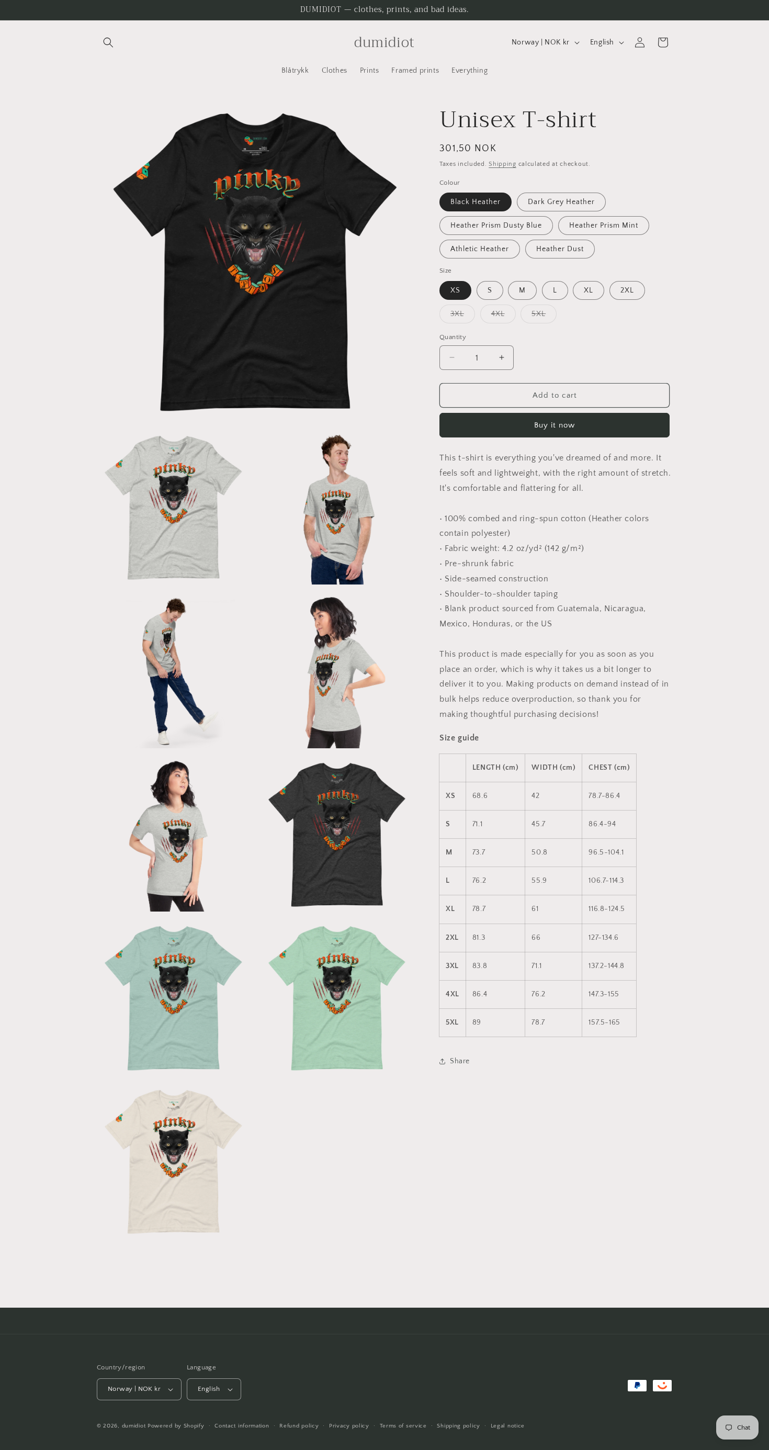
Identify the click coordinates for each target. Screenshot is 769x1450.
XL (588, 290)
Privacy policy (349, 1426)
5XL (544, 316)
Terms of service (403, 1426)
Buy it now (554, 425)
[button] (108, 42)
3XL (462, 316)
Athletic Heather (479, 249)
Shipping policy (458, 1426)
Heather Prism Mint (603, 225)
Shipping (502, 164)
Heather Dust (560, 249)
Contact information (241, 1426)
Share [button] (460, 1060)
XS (455, 290)
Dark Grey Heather (561, 202)
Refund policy (299, 1426)
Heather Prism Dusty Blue (496, 225)
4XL (503, 316)
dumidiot (134, 1426)
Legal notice (508, 1426)
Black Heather (475, 202)
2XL (627, 290)
